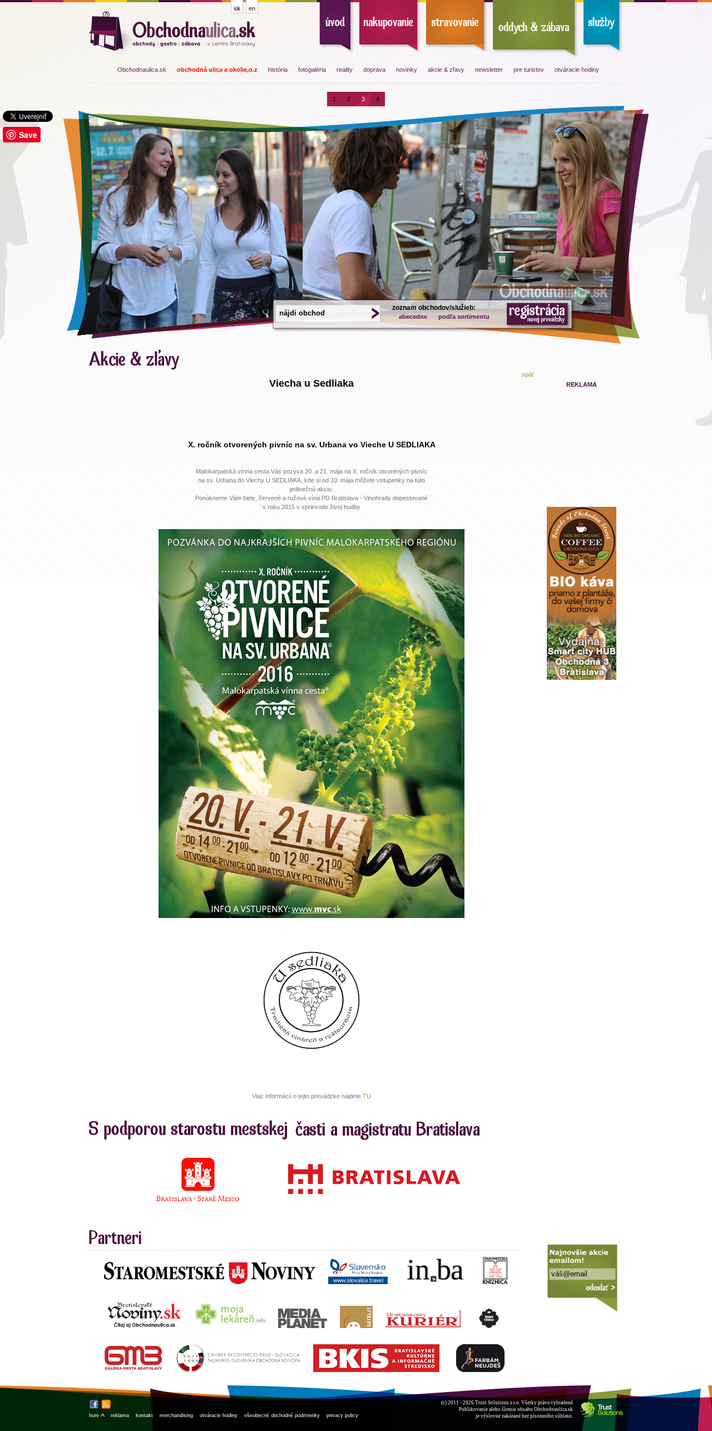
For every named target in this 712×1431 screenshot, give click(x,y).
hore (96, 1415)
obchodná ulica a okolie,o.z (217, 69)
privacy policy (342, 1415)
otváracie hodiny (577, 69)
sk (237, 8)
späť (528, 374)
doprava (374, 69)
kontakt (144, 1415)
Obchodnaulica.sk (141, 69)
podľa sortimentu (464, 316)
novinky (406, 69)
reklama (120, 1415)
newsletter (489, 69)
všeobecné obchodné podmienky (282, 1415)
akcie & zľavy (446, 69)
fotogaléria (312, 69)
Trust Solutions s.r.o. (497, 1402)
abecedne (413, 316)
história (278, 69)
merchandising (176, 1415)
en (252, 8)
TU (367, 1096)
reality (345, 69)
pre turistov (528, 69)
